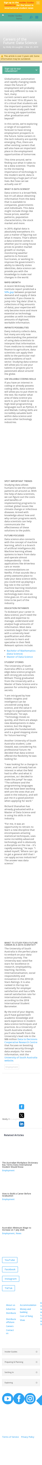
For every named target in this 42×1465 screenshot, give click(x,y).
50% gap (9, 292)
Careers (10, 1326)
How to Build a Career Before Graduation (16, 1194)
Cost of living (26, 1316)
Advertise (10, 1309)
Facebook (10, 1269)
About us (10, 1305)
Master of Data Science (20, 656)
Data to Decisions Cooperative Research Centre (20, 1041)
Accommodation (28, 1305)
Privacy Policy (27, 1436)
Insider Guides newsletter (19, 4)
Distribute (11, 1313)
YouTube (10, 1260)
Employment (11, 1066)
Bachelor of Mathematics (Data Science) (21, 652)
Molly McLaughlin (14, 47)
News (18, 1233)
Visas (22, 1320)
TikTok (8, 1288)
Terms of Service (10, 1436)
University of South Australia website (20, 1059)
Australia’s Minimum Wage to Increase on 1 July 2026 (16, 1228)
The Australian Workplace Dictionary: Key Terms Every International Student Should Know (20, 1164)
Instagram (11, 1278)
